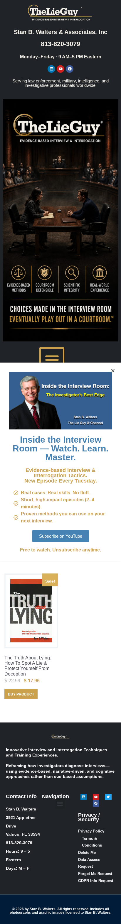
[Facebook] (69, 69)
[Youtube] (60, 69)
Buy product (21, 694)
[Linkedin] (51, 69)
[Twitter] (108, 797)
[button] (51, 359)
